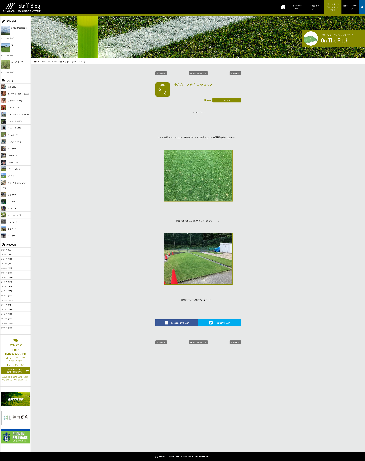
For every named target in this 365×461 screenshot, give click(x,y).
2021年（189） (7, 272)
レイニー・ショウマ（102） (19, 114)
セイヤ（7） (12, 228)
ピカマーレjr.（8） (15, 169)
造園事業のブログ (297, 7)
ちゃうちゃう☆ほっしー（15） (14, 185)
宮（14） (11, 176)
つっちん (227, 100)
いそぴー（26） (14, 162)
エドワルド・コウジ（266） (19, 93)
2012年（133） (7, 314)
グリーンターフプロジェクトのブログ (332, 7)
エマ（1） (12, 235)
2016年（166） (7, 295)
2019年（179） (7, 282)
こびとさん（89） (15, 128)
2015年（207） (7, 300)
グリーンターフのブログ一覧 (51, 61)
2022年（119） (7, 268)
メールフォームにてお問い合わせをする (15, 370)
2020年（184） (7, 277)
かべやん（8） (13, 155)
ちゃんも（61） (14, 135)
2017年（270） (7, 291)
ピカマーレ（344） (15, 100)
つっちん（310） (14, 107)
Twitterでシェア (222, 322)
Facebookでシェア (180, 322)
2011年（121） (7, 318)
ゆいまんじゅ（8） (15, 215)
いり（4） (12, 201)
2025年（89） (7, 254)
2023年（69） (7, 263)
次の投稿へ (235, 73)
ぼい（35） (12, 148)
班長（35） (12, 87)
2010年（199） (7, 323)
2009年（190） (7, 327)
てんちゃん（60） (15, 141)
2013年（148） (7, 309)
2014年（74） (7, 305)
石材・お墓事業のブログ (350, 7)
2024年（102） (7, 259)
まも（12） (12, 194)
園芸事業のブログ (314, 7)
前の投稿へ (161, 73)
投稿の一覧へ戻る (199, 73)
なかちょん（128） (15, 121)
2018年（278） (7, 286)
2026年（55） (7, 250)
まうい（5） (12, 208)
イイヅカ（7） (13, 222)
